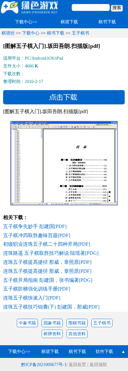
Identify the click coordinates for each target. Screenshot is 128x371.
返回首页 (77, 364)
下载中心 (30, 33)
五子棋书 (80, 33)
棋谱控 (8, 33)
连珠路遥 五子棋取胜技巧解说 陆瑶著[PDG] (50, 253)
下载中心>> (26, 22)
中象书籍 (27, 323)
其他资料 (77, 334)
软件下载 (104, 351)
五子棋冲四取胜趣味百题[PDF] (36, 235)
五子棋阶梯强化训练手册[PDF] (36, 288)
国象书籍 (52, 323)
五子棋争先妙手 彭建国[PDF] (34, 226)
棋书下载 (107, 22)
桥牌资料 (52, 334)
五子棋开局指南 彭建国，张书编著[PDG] (47, 280)
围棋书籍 (77, 323)
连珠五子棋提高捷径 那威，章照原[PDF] (47, 262)
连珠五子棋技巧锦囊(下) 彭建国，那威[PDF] (51, 306)
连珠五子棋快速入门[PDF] (31, 297)
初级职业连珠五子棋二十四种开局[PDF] (46, 244)
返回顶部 (98, 364)
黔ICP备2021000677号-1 (43, 364)
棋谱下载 (69, 22)
